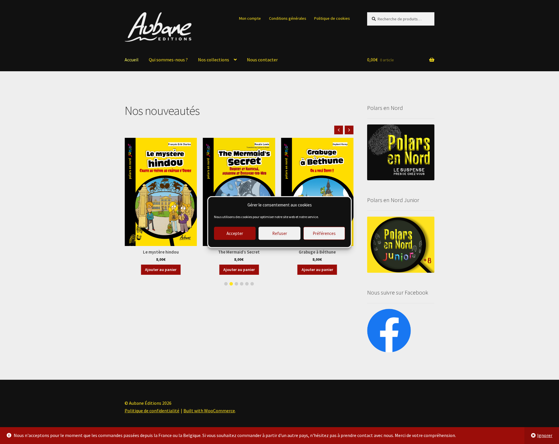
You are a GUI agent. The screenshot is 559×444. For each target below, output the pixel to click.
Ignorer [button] (544, 435)
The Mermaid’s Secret (239, 252)
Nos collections (213, 60)
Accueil (132, 60)
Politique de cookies (332, 18)
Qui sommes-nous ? (168, 60)
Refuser (279, 233)
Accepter (235, 233)
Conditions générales (287, 18)
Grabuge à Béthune (317, 252)
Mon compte (250, 18)
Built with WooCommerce (209, 410)
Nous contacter (262, 60)
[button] (349, 130)
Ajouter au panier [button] (160, 269)
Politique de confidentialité (152, 410)
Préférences (324, 233)
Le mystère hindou (161, 252)
